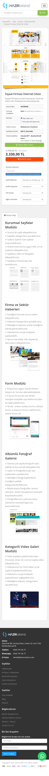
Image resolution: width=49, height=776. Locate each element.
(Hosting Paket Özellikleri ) (33, 111)
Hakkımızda (7, 668)
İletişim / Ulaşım (8, 721)
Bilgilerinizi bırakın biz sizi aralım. (16, 736)
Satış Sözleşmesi (9, 680)
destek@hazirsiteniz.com (23, 657)
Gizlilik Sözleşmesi (9, 684)
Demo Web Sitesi (25, 145)
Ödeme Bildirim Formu (11, 718)
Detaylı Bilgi (11, 215)
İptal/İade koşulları (10, 676)
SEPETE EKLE (25, 159)
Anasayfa (6, 21)
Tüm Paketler (7, 695)
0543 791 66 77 (19, 650)
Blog (4, 699)
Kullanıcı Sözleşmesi (10, 672)
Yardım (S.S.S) (7, 725)
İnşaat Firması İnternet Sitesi (16, 24)
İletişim (5, 703)
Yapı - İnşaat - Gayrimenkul (23, 21)
